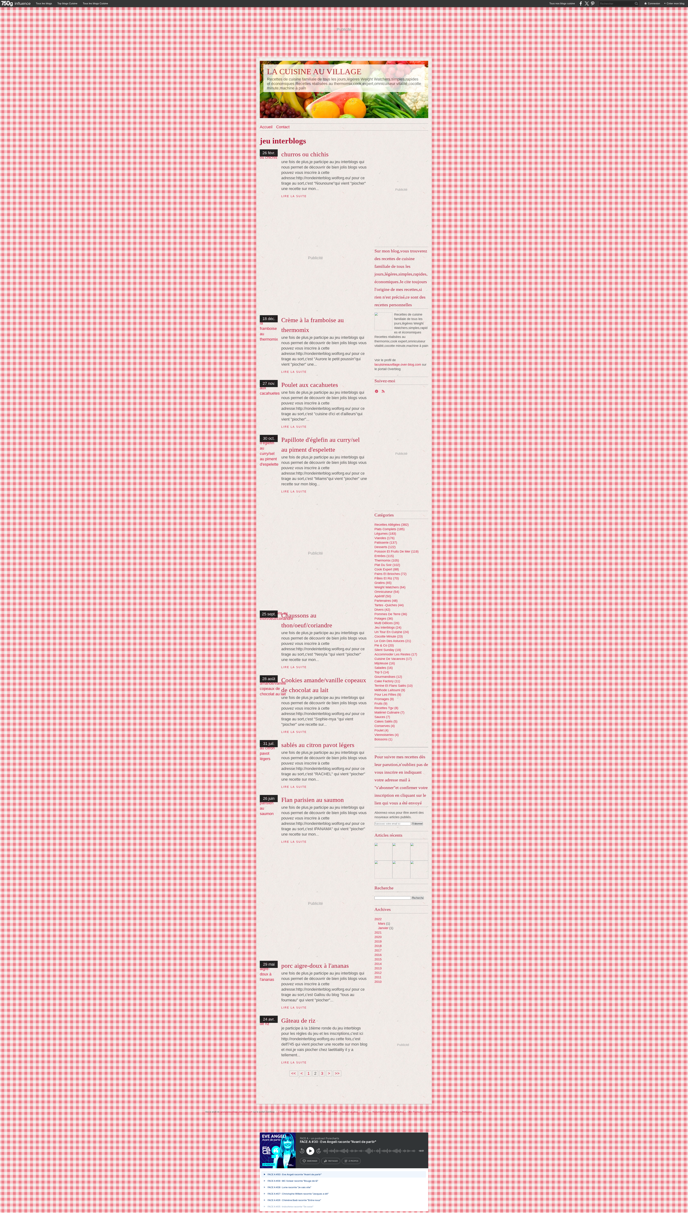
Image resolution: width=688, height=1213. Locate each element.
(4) (384, 726)
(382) (391, 524)
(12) (388, 677)
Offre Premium (415, 1112)
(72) (390, 574)
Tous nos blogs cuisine (562, 3)
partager (333, 1161)
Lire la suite (294, 196)
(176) (384, 538)
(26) (386, 623)
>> (337, 1073)
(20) (384, 645)
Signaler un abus (350, 1112)
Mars (381, 923)
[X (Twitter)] (586, 3)
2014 (378, 964)
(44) (389, 605)
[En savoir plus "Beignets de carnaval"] (383, 852)
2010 (378, 981)
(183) (385, 533)
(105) (386, 560)
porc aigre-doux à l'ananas (315, 965)
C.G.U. (365, 1112)
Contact (283, 127)
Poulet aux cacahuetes (309, 384)
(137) (385, 542)
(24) (387, 627)
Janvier (383, 928)
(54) (386, 592)
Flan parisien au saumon (312, 799)
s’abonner (312, 1161)
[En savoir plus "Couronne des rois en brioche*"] (401, 852)
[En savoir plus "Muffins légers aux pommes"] (419, 869)
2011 (377, 977)
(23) (388, 636)
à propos (353, 1161)
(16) (384, 663)
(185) (389, 529)
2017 (378, 950)
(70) (386, 578)
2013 (378, 968)
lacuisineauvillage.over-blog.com (397, 364)
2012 (378, 973)
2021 (378, 932)
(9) (389, 690)
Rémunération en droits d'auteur (388, 1112)
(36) (390, 614)
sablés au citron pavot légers (317, 744)
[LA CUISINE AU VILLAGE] (383, 321)
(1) (383, 739)
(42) (382, 609)
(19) (387, 650)
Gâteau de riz (298, 1020)
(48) (386, 600)
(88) (386, 569)
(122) (385, 547)
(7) (389, 712)
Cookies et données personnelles (441, 1112)
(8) (386, 708)
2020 (378, 937)
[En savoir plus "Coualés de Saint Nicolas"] (419, 852)
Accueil (266, 127)
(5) (385, 721)
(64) (389, 587)
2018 (378, 946)
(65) (382, 583)
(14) (381, 672)
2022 (378, 919)
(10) (393, 685)
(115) (384, 556)
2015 (378, 959)
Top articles (320, 1112)
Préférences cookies (472, 1112)
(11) (387, 681)
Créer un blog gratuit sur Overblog (294, 1112)
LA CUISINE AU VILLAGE (314, 71)
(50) (382, 596)
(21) (392, 641)
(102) (387, 565)
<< (293, 1073)
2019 (378, 941)
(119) (396, 551)
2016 (378, 955)
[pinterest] (592, 3)
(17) (395, 654)
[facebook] (581, 3)
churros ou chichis (305, 154)
